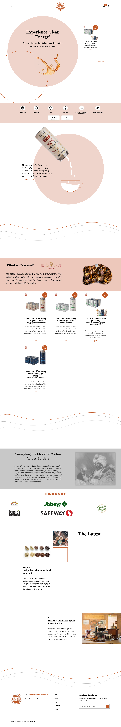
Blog (55, 702)
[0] (104, 6)
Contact (56, 709)
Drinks (56, 698)
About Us (57, 706)
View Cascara (30, 180)
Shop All (101, 61)
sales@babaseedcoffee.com (38, 694)
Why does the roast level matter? (37, 572)
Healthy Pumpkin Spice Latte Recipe (61, 622)
